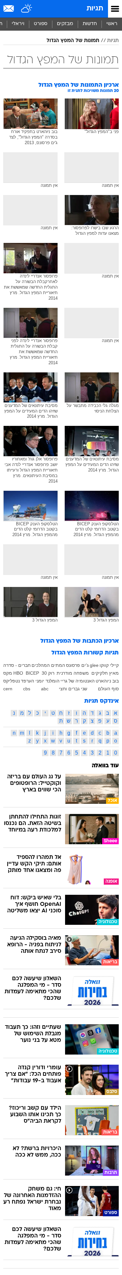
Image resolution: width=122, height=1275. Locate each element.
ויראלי (18, 24)
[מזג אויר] (27, 9)
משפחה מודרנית (73, 673)
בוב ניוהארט (107, 680)
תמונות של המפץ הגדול (73, 40)
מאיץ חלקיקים (105, 673)
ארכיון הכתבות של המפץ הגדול (79, 641)
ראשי (111, 24)
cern (7, 688)
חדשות (90, 24)
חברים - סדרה (17, 665)
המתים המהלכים (48, 665)
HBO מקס (13, 673)
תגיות (95, 8)
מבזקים (65, 24)
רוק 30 (48, 673)
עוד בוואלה (105, 766)
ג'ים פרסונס (77, 665)
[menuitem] (90, 24)
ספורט (40, 24)
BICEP (32, 673)
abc (44, 688)
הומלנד (53, 680)
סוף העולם (108, 688)
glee (94, 665)
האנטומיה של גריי (78, 680)
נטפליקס (11, 680)
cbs (26, 688)
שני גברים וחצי (73, 688)
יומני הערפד (32, 680)
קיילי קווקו (109, 665)
